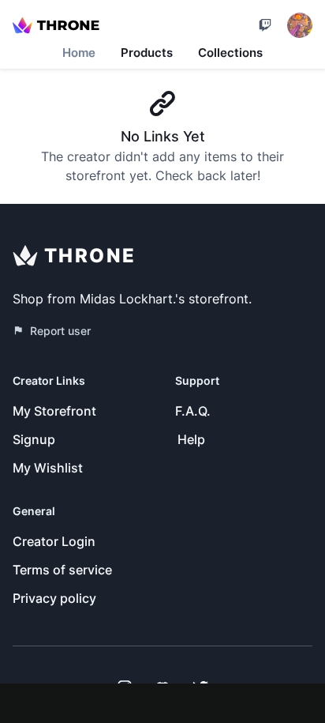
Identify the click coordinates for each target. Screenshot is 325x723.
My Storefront (54, 411)
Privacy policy (54, 598)
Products (147, 52)
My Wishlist (48, 468)
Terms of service (62, 570)
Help (191, 439)
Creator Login (54, 541)
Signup (34, 439)
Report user (60, 330)
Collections (230, 52)
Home (78, 52)
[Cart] (265, 25)
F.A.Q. (193, 411)
